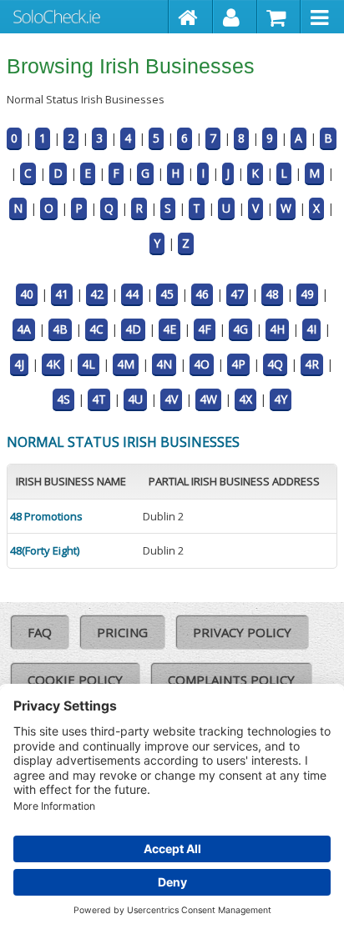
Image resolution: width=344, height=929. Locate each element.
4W (208, 399)
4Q (275, 364)
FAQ (40, 632)
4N (164, 364)
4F (204, 329)
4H (277, 329)
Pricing (122, 632)
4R (312, 364)
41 (61, 294)
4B (60, 329)
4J (19, 364)
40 (26, 294)
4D (133, 329)
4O (202, 364)
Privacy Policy (242, 632)
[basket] (279, 16)
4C (96, 329)
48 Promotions (46, 516)
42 (97, 294)
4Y (280, 399)
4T (99, 399)
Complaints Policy (231, 679)
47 (237, 294)
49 (307, 294)
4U (135, 399)
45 (167, 294)
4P (238, 364)
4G (240, 329)
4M (125, 364)
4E (169, 329)
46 (202, 294)
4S (63, 399)
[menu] (322, 16)
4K (53, 364)
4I (311, 329)
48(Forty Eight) (44, 550)
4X (245, 399)
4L (88, 364)
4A (24, 329)
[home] (191, 16)
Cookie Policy (75, 679)
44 (132, 294)
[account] (235, 16)
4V (171, 399)
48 (272, 294)
